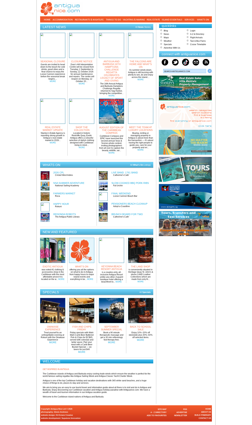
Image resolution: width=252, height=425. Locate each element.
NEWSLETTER (180, 415)
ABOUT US (206, 412)
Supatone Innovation (71, 418)
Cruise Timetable (198, 44)
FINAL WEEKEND (121, 193)
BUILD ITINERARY (203, 415)
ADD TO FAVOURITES (156, 415)
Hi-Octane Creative (64, 415)
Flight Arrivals (196, 37)
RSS (185, 409)
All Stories (143, 27)
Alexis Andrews (61, 412)
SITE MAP (162, 409)
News (166, 34)
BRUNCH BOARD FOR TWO (127, 214)
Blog (166, 30)
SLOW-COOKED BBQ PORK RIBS (130, 183)
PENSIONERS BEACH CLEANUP (129, 203)
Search (209, 71)
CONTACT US (205, 418)
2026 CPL (58, 172)
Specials (168, 44)
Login (192, 30)
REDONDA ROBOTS (64, 214)
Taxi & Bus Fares (198, 41)
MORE (53, 81)
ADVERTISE (181, 412)
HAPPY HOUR (61, 204)
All (145, 292)
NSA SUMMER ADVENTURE (68, 183)
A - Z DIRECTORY (158, 412)
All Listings (140, 165)
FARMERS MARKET (64, 193)
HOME (208, 409)
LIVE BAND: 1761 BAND (124, 172)
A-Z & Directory (197, 34)
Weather (168, 41)
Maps (166, 37)
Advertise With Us (172, 48)
